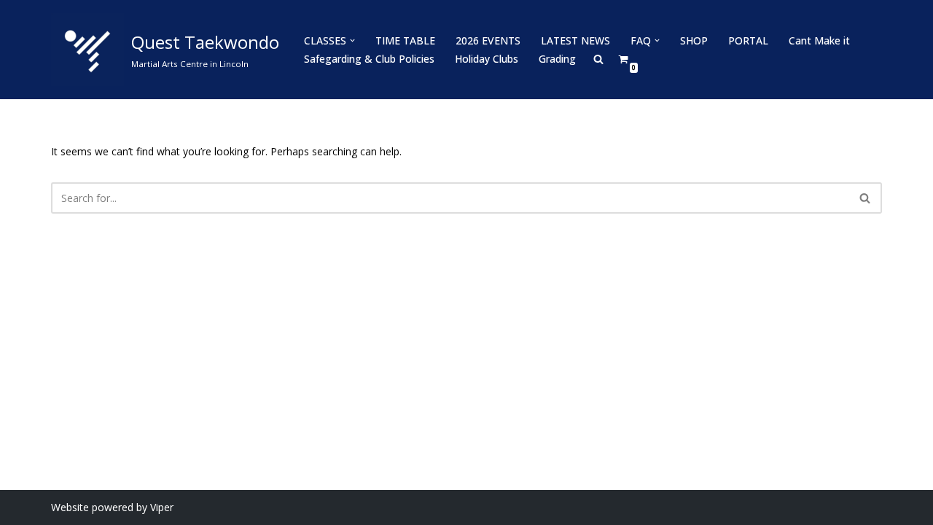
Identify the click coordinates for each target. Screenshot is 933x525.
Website (70, 507)
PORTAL (748, 40)
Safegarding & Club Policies (369, 59)
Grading (557, 59)
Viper (161, 507)
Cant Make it (819, 40)
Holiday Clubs (486, 59)
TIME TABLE (405, 40)
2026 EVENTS (488, 40)
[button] (352, 40)
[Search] (865, 198)
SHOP (694, 40)
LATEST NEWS (575, 40)
